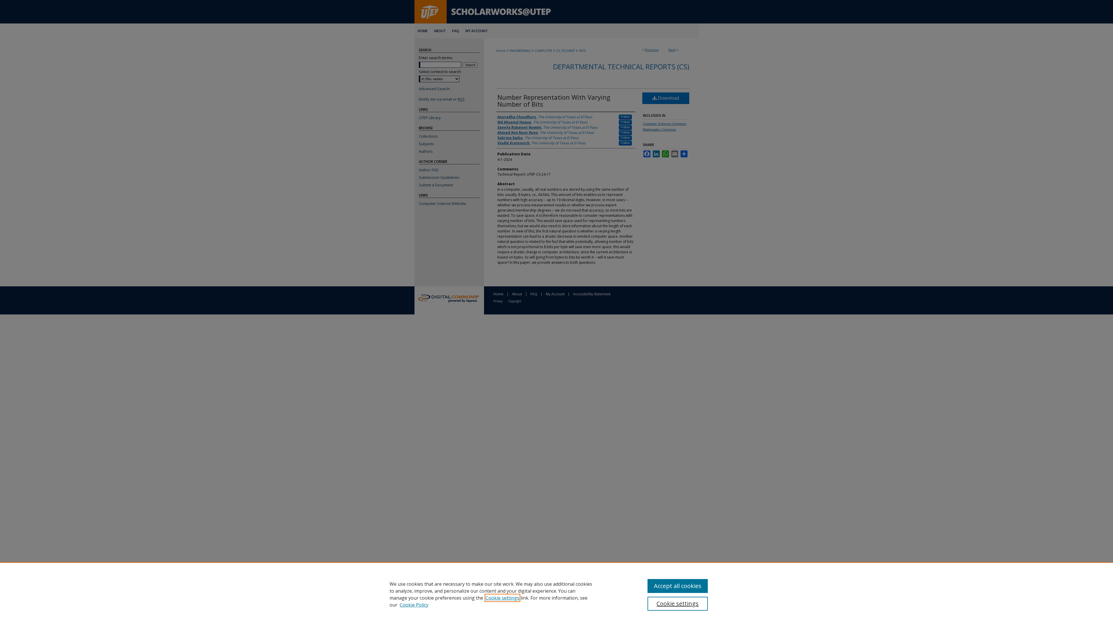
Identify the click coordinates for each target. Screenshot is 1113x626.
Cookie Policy (414, 605)
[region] (556, 594)
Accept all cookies (677, 586)
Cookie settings (502, 598)
